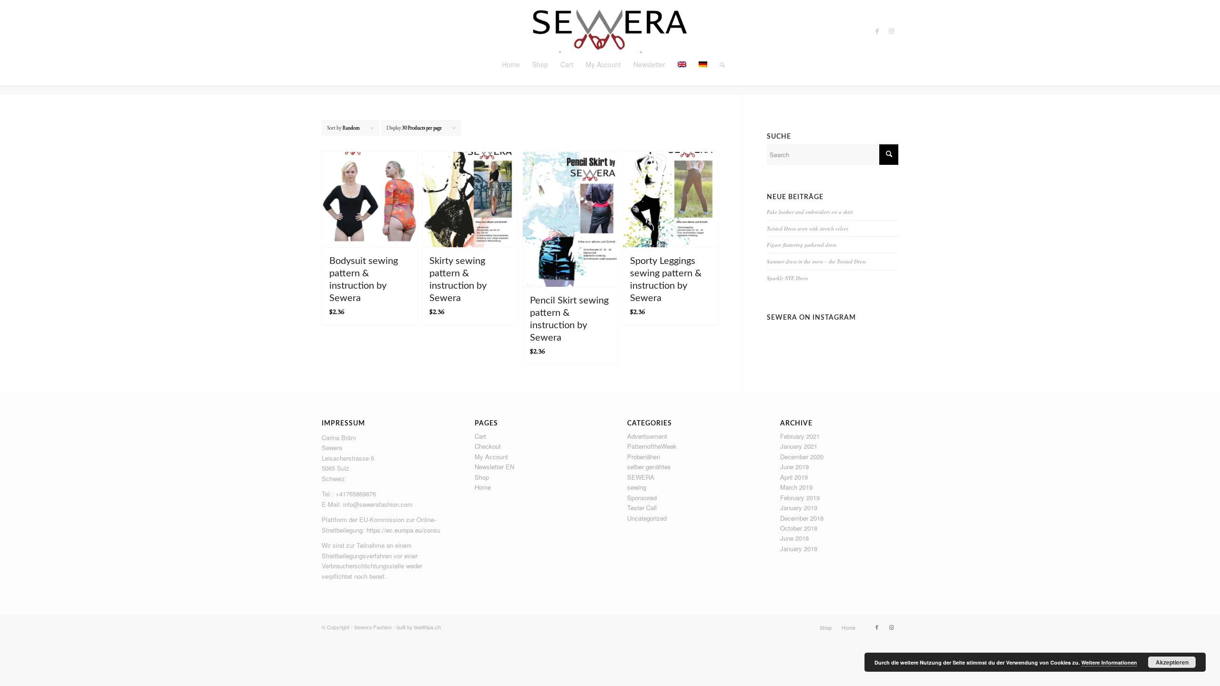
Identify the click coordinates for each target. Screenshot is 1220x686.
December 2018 (802, 518)
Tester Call (642, 507)
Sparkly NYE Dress (787, 278)
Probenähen (643, 456)
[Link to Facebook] (877, 31)
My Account (491, 456)
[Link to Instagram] (891, 31)
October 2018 (798, 528)
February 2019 (800, 497)
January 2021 (798, 446)
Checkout (488, 446)
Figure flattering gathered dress (801, 244)
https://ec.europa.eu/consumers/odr (415, 530)
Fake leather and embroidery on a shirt (810, 211)
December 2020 (802, 456)
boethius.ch (427, 627)
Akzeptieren (1172, 662)
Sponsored (642, 497)
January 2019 (798, 507)
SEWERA (640, 477)
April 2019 (794, 477)
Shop (482, 477)
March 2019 (796, 487)
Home (483, 487)
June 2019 (794, 466)
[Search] (719, 64)
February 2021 (800, 436)
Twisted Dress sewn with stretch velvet (807, 228)
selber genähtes (649, 466)
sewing (636, 487)
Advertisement (647, 436)
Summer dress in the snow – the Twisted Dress (816, 261)
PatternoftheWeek (652, 446)
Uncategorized (647, 518)
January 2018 (798, 548)
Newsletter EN (494, 466)
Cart (480, 436)
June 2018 (794, 538)
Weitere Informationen (1109, 662)
